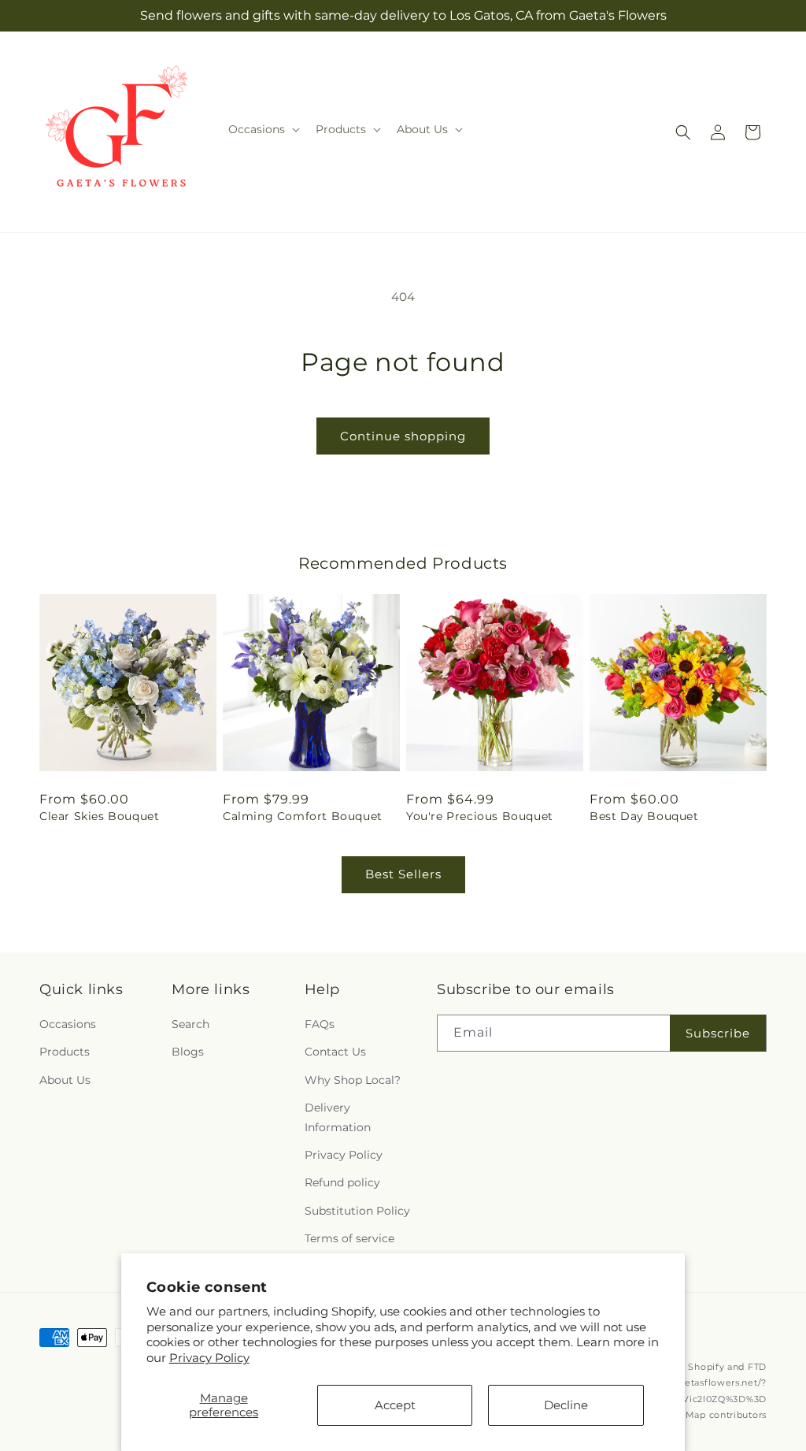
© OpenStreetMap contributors (693, 1414)
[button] (262, 129)
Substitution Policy (357, 1211)
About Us (65, 1080)
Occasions (67, 1024)
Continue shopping (403, 436)
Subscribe (718, 1033)
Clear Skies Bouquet (99, 816)
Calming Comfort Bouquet (303, 816)
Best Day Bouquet (644, 816)
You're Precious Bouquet (479, 816)
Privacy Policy (209, 1357)
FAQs (320, 1024)
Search (190, 1024)
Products (64, 1052)
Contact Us (335, 1052)
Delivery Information (338, 1117)
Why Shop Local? (353, 1080)
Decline (566, 1404)
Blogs (188, 1052)
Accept (395, 1404)
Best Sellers (403, 874)
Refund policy (342, 1182)
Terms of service (349, 1238)
